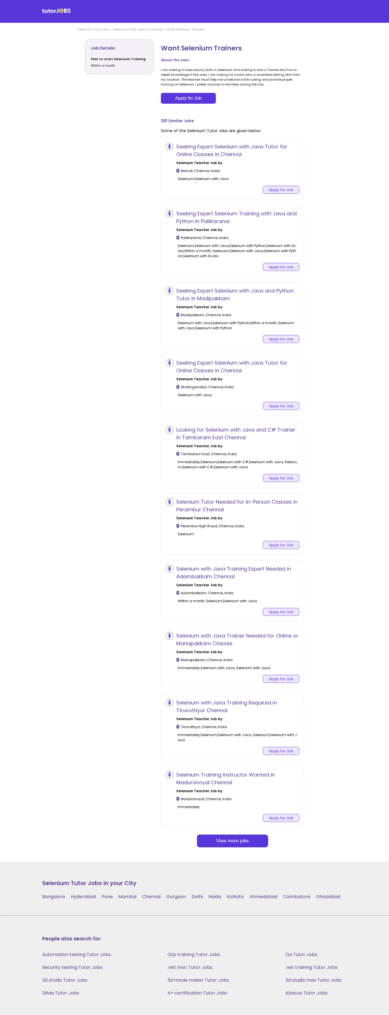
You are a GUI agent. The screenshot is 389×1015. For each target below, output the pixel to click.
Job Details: (103, 48)
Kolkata (235, 896)
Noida (214, 896)
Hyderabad (83, 896)
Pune (107, 896)
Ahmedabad (263, 896)
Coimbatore (296, 896)
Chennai (151, 896)
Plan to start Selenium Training (118, 59)
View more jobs (232, 841)
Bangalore (53, 896)
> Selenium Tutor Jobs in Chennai (136, 29)
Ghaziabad (328, 896)
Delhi (197, 896)
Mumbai (127, 896)
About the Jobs (175, 60)
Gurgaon (176, 896)
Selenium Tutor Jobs (93, 29)
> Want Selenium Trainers (184, 29)
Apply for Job (188, 98)
